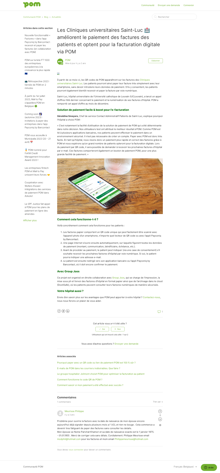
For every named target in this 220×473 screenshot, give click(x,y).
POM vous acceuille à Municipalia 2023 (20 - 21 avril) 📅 (38, 138)
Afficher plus (30, 220)
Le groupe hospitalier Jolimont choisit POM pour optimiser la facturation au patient (100, 373)
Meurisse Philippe (74, 411)
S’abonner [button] (155, 60)
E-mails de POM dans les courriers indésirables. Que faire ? (88, 368)
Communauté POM (32, 17)
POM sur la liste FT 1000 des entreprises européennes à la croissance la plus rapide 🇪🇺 (37, 67)
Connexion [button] (188, 5)
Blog (46, 17)
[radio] (102, 329)
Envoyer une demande (169, 5)
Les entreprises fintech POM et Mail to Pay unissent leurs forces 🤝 (37, 171)
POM (67, 60)
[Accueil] (31, 6)
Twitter (63, 311)
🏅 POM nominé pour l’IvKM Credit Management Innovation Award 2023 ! (37, 155)
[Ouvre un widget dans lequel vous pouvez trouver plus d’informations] (209, 468)
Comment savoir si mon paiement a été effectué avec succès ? (90, 385)
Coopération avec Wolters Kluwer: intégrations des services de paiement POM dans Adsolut (38, 189)
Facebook (59, 311)
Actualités (56, 17)
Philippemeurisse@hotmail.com (131, 439)
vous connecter (76, 449)
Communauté (147, 5)
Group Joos (118, 277)
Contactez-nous (151, 297)
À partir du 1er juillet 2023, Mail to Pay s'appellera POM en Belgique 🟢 (35, 101)
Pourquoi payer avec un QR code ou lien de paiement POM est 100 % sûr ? (96, 362)
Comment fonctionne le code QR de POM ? (79, 379)
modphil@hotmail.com (69, 439)
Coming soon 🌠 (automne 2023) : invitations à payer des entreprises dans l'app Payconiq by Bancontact (37, 121)
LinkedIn (68, 311)
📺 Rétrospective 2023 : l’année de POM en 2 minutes (37, 84)
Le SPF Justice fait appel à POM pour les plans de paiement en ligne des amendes (37, 209)
